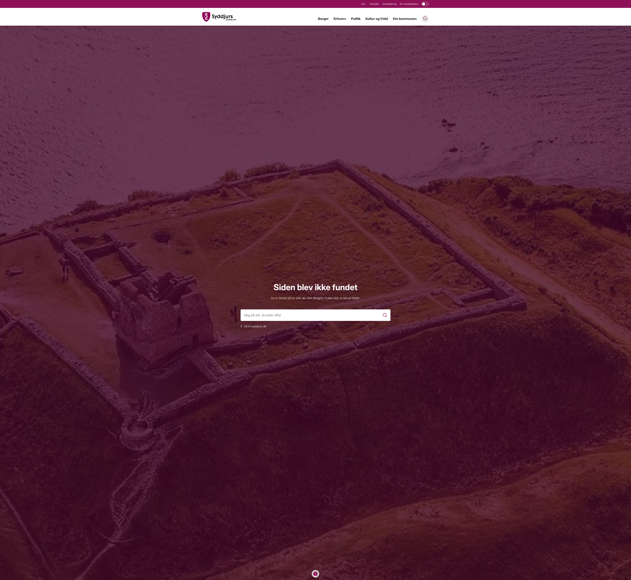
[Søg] (385, 315)
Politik (356, 19)
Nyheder (374, 3)
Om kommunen (405, 19)
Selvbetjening (389, 3)
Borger (323, 19)
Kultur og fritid (376, 19)
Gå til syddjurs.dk (255, 326)
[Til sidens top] (315, 573)
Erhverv (340, 19)
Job (363, 3)
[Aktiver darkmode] (425, 4)
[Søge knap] (425, 18)
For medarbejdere (409, 3)
